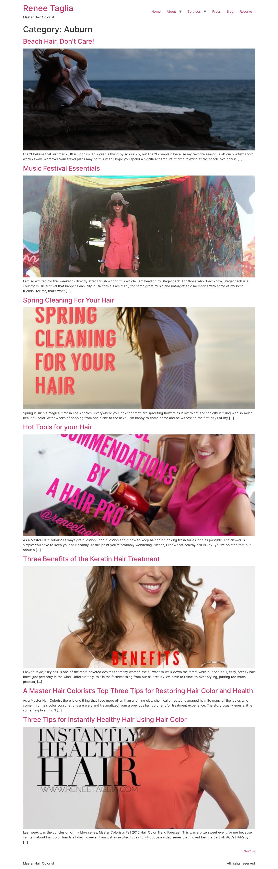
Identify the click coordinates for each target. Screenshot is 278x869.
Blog (230, 11)
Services (194, 11)
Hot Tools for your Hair (57, 427)
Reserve (246, 11)
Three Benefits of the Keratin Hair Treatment (91, 559)
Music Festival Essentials (61, 168)
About (171, 11)
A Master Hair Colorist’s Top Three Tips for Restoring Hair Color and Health (138, 691)
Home (156, 11)
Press (216, 11)
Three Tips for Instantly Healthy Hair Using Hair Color (105, 719)
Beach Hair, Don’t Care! (58, 41)
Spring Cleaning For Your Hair (68, 300)
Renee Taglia (48, 8)
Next (249, 851)
